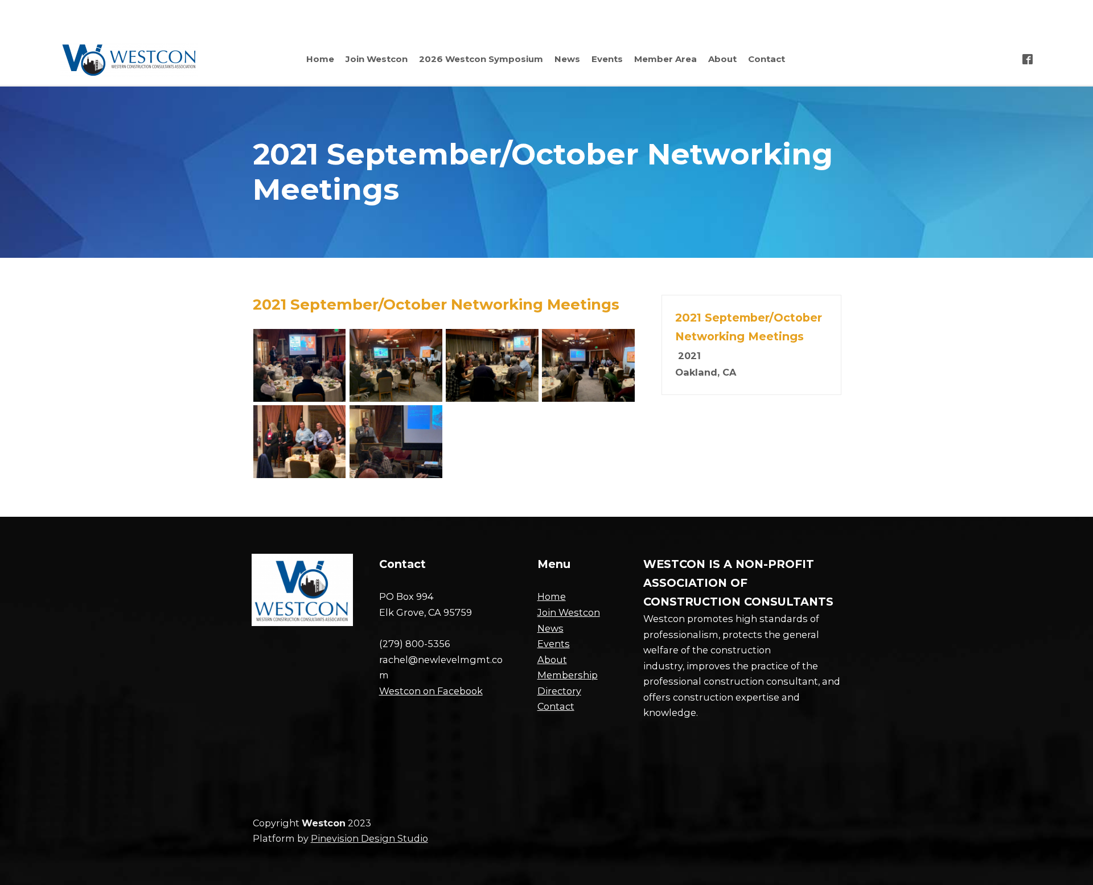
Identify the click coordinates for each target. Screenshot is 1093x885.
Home (551, 596)
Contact (555, 706)
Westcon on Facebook (431, 691)
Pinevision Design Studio (369, 838)
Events (553, 643)
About (552, 659)
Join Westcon (568, 612)
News (550, 628)
